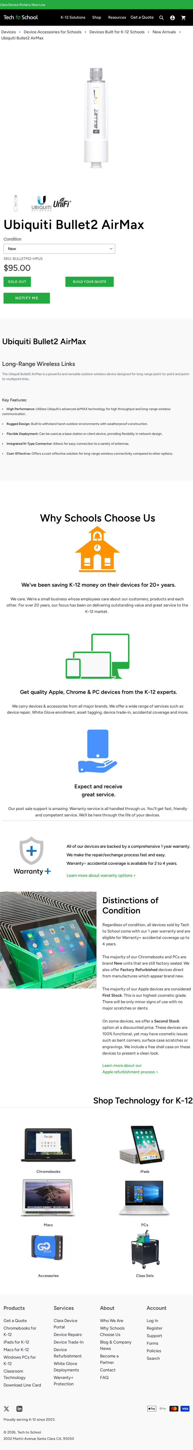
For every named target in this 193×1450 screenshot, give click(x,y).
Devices (8, 32)
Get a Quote (15, 1320)
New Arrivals (164, 32)
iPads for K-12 (16, 1342)
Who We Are (111, 1320)
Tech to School (29, 1432)
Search (153, 1358)
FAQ (104, 1377)
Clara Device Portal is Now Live (22, 5)
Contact (108, 1370)
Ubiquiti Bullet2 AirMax (74, 224)
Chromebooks (48, 1171)
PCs (144, 1225)
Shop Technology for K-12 (143, 1100)
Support (154, 1335)
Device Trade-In (69, 1342)
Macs (48, 1225)
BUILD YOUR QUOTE (89, 282)
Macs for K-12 (16, 1349)
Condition (12, 239)
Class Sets (144, 1275)
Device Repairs (68, 1334)
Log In (152, 1320)
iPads (144, 1171)
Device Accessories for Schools (52, 32)
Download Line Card (22, 1385)
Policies (154, 1350)
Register (154, 1328)
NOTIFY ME (26, 298)
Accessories (48, 1275)
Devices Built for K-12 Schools (117, 32)
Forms (152, 1343)
